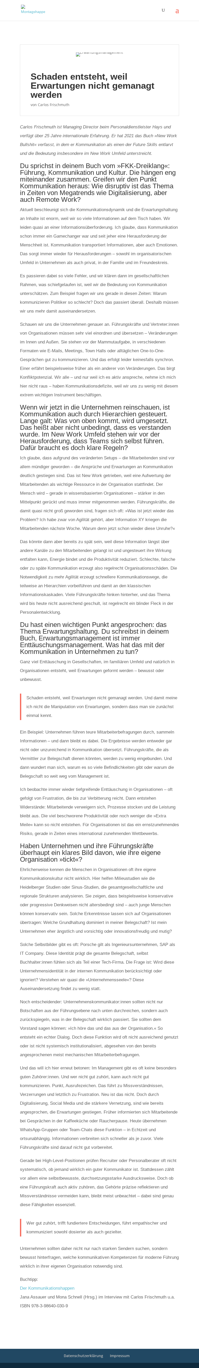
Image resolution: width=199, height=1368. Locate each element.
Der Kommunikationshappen (47, 1288)
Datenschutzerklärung (83, 1355)
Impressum (120, 1355)
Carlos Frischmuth (53, 104)
